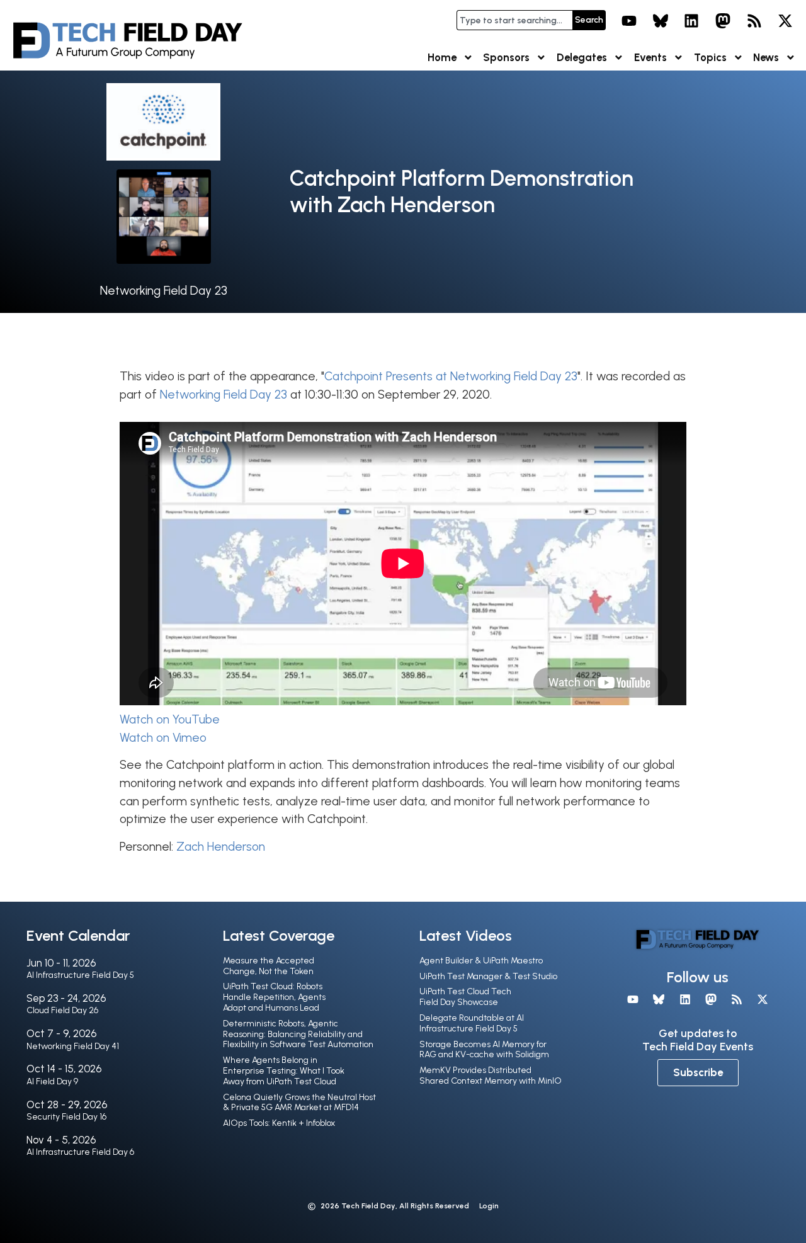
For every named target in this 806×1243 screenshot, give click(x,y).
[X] (785, 20)
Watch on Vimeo (163, 737)
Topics (710, 57)
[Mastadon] (723, 20)
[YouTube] (629, 20)
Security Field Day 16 (66, 1116)
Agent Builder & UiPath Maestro (481, 960)
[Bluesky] (660, 20)
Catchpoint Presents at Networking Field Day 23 (450, 376)
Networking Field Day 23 (163, 290)
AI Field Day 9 (52, 1081)
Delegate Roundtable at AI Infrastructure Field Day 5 (471, 1023)
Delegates (582, 57)
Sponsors (506, 57)
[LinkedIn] (692, 20)
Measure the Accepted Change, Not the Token (268, 966)
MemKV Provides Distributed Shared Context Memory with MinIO (490, 1075)
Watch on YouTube (170, 719)
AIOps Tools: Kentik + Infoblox (279, 1123)
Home (442, 57)
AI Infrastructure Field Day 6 (80, 1152)
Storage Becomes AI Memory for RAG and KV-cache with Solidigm (484, 1049)
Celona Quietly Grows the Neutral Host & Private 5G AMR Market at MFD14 (299, 1102)
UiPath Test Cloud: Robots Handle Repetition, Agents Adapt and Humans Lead (274, 997)
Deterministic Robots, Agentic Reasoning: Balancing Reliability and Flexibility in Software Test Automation (298, 1034)
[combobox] (514, 20)
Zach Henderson (220, 846)
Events (650, 57)
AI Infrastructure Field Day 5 (80, 975)
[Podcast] (754, 20)
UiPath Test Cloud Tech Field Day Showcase (465, 996)
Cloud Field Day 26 (62, 1010)
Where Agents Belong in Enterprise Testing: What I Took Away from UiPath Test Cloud (283, 1071)
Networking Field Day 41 (72, 1046)
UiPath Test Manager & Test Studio (488, 976)
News (766, 57)
